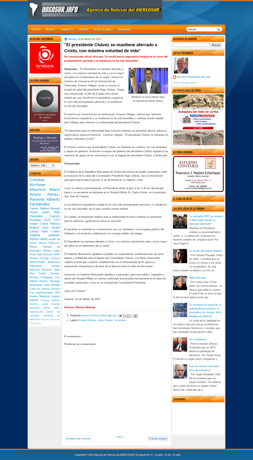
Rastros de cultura (103, 29)
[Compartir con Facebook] (136, 316)
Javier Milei (51, 212)
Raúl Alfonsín (45, 254)
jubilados (54, 235)
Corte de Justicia (40, 288)
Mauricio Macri (45, 189)
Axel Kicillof (51, 227)
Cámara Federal (50, 300)
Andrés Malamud (40, 296)
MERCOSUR (39, 262)
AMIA (44, 239)
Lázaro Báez (40, 231)
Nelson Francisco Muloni (193, 77)
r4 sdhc (177, 454)
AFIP (57, 254)
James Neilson (40, 208)
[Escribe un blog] (128, 316)
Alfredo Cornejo (40, 258)
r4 (151, 454)
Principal (36, 29)
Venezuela (120, 320)
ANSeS (35, 239)
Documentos (124, 29)
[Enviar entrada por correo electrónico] (120, 315)
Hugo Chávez (105, 320)
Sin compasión (197, 339)
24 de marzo (35, 323)
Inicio (120, 436)
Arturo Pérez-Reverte (45, 197)
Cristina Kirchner (37, 182)
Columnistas (66, 29)
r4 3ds (168, 454)
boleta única (51, 308)
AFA (57, 292)
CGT (57, 220)
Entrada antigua (158, 438)
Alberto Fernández (45, 201)
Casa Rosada (52, 284)
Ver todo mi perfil (185, 83)
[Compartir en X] (132, 316)
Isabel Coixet (40, 223)
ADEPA (35, 300)
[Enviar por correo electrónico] (124, 316)
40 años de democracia (49, 319)
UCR (49, 220)
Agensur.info (38, 312)
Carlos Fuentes (49, 273)
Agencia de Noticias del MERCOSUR (114, 454)
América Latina (41, 304)
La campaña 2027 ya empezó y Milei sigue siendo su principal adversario (206, 220)
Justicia (55, 258)
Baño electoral (197, 277)
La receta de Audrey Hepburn (205, 250)
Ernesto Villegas (88, 320)
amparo (55, 296)
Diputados (39, 216)
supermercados (45, 292)
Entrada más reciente (78, 438)
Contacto (83, 29)
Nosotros (50, 29)
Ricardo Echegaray (42, 277)
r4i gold (159, 454)
